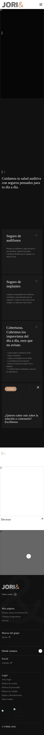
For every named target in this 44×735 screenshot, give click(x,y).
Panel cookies (7, 699)
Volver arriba (7, 594)
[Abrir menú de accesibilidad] (36, 4)
